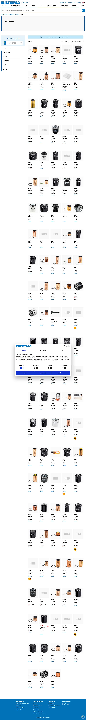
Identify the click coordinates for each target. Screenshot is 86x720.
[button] (83, 2)
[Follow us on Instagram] (65, 704)
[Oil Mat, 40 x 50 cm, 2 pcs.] (67, 76)
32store (64, 661)
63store (64, 63)
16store (75, 194)
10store (41, 383)
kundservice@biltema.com (54, 705)
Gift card (34, 703)
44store (64, 247)
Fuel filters (5, 65)
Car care (74, 5)
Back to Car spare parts (8, 49)
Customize (66, 41)
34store (64, 632)
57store (52, 576)
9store (64, 273)
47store (75, 632)
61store (75, 142)
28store (30, 632)
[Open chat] (83, 717)
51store (75, 661)
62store (52, 221)
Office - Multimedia (51, 5)
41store (30, 409)
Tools (82, 5)
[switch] (36, 368)
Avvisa (25, 373)
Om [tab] (62, 350)
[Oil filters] (33, 50)
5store (29, 221)
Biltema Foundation (20, 707)
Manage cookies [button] (36, 709)
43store (64, 547)
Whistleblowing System (38, 711)
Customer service (38, 701)
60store (75, 325)
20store (41, 521)
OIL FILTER (65, 601)
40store (52, 605)
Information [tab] (43, 350)
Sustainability (18, 709)
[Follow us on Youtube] (68, 704)
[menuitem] (4, 6)
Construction (64, 5)
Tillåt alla (61, 373)
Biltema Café (18, 705)
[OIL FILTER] (67, 593)
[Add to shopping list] (29, 66)
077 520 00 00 (51, 703)
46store (30, 661)
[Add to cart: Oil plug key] (56, 328)
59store (75, 491)
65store (75, 63)
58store (41, 491)
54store (30, 435)
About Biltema (20, 701)
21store (52, 661)
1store (52, 142)
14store (64, 435)
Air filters (5, 56)
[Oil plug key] (55, 312)
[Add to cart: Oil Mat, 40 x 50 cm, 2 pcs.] (67, 93)
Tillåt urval (43, 373)
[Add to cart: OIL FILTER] (67, 609)
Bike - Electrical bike (15, 5)
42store (30, 576)
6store (29, 491)
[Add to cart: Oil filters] (33, 66)
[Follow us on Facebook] (63, 704)
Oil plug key (54, 321)
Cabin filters (6, 60)
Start (2, 14)
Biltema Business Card (37, 705)
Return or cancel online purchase (40, 714)
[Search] (83, 10)
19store (75, 465)
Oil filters (5, 69)
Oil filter (41, 164)
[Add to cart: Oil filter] (44, 171)
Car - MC (4, 5)
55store (52, 435)
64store (30, 63)
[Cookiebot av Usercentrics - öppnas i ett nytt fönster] (64, 346)
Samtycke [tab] (24, 350)
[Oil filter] (44, 156)
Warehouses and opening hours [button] (22, 703)
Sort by (76, 41)
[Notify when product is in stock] (79, 302)
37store (52, 687)
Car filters (17, 14)
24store (64, 605)
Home (41, 5)
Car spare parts (11, 14)
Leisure (33, 5)
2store (64, 195)
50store (52, 325)
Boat (26, 5)
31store (52, 632)
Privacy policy (36, 707)
